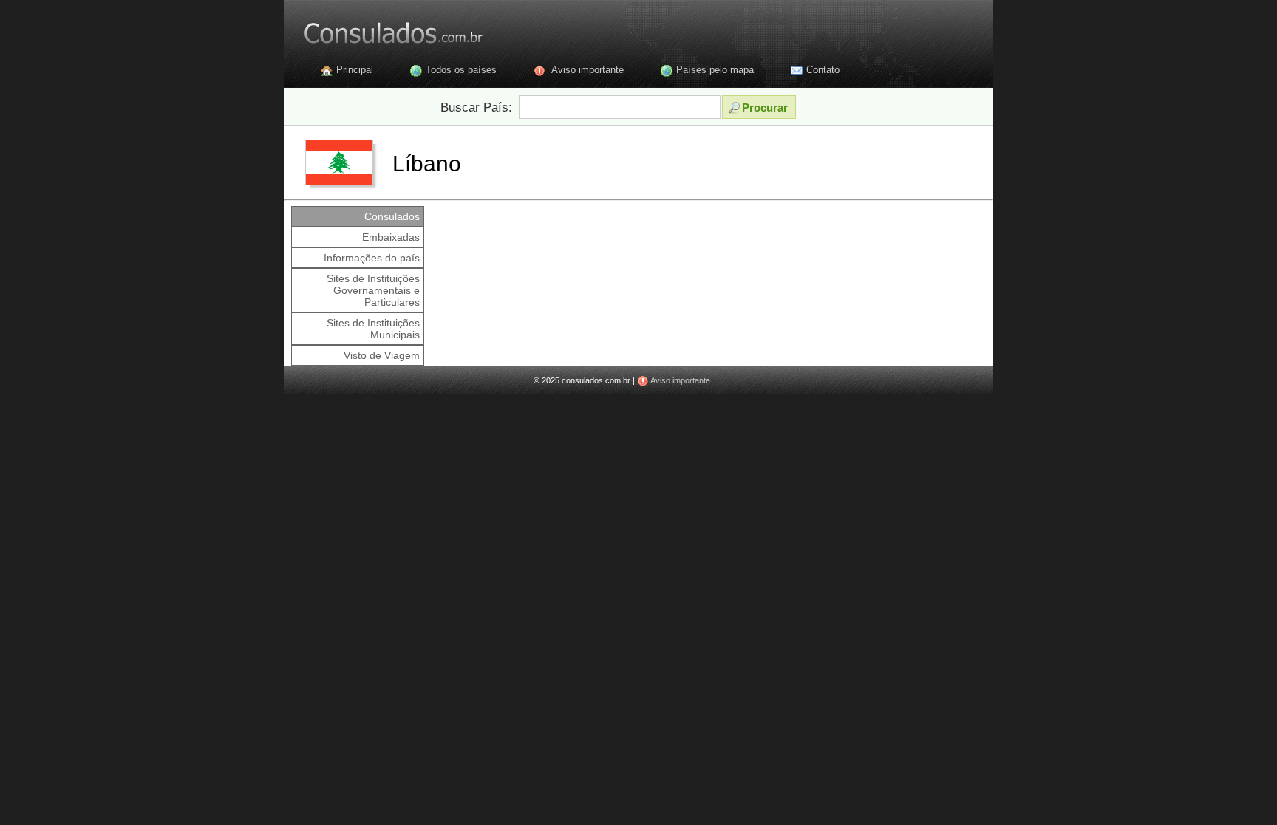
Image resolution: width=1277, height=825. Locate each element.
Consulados (392, 216)
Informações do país (372, 258)
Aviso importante (587, 69)
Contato (823, 69)
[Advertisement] (708, 239)
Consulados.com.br (383, 29)
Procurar (765, 107)
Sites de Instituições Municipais (373, 328)
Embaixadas (391, 237)
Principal (354, 69)
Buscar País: (476, 107)
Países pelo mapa (715, 69)
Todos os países (461, 69)
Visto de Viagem (382, 355)
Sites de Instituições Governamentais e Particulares (373, 290)
